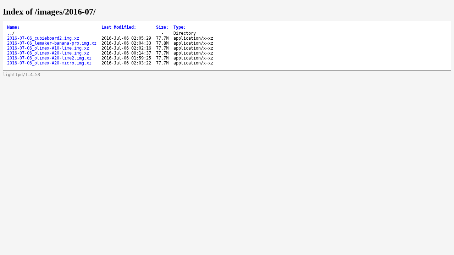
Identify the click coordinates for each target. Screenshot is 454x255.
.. (9, 33)
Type (179, 27)
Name (13, 27)
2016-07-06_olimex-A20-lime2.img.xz (49, 58)
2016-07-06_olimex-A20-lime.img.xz (48, 53)
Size (162, 27)
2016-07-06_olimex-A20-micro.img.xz (49, 63)
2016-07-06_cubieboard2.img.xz (43, 38)
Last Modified (118, 27)
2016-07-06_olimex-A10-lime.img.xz (48, 48)
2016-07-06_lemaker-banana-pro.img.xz (51, 43)
